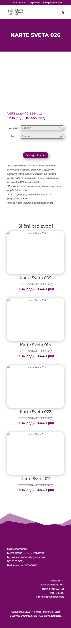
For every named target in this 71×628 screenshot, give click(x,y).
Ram (13, 136)
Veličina (13, 128)
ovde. (24, 190)
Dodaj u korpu (36, 155)
